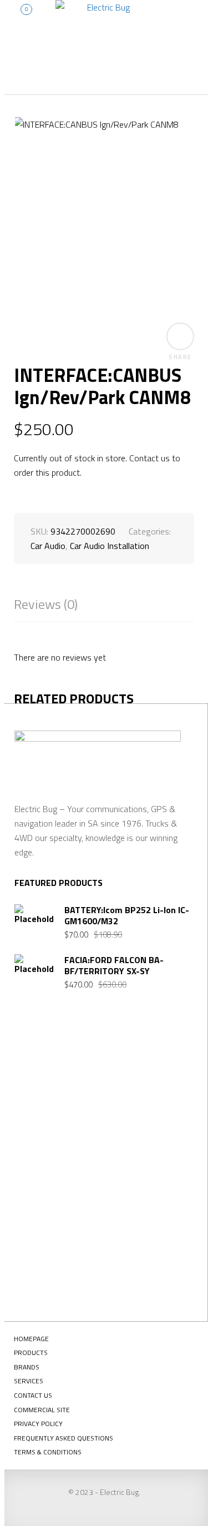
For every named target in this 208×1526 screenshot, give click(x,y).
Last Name (50, 1129)
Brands (26, 1367)
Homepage (31, 1338)
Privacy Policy (38, 1423)
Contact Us (33, 1395)
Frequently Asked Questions (63, 1438)
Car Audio (48, 545)
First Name (51, 1089)
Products (31, 1352)
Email (40, 1169)
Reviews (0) (46, 604)
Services (28, 1381)
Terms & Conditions (48, 1452)
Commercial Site (42, 1409)
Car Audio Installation (109, 545)
